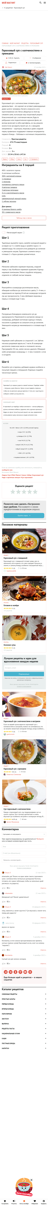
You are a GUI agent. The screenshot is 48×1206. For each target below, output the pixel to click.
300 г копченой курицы (11, 176)
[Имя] (24, 846)
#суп (9, 475)
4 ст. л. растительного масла (13, 193)
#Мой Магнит (16, 475)
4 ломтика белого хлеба (12, 209)
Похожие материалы (26, 14)
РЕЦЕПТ (6, 555)
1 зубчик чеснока (9, 201)
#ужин (23, 475)
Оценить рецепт (11, 14)
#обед (28, 475)
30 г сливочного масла (11, 212)
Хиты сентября (24, 1203)
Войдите (40, 839)
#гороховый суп (37, 475)
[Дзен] (30, 972)
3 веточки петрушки (10, 190)
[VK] (10, 972)
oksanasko (9, 893)
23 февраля (34, 159)
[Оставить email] (24, 667)
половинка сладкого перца (13, 184)
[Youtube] (25, 972)
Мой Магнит (8, 67)
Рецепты (14, 1203)
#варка (4, 475)
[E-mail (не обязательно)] (24, 853)
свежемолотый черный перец (14, 198)
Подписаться (24, 674)
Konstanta (8, 955)
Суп (25, 159)
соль (3, 195)
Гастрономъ (5, 1203)
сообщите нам (7, 470)
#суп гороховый (26, 477)
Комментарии (41, 14)
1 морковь (6, 181)
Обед (12, 159)
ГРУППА (6, 602)
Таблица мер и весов (24, 218)
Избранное (35, 1203)
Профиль (43, 1203)
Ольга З (8, 873)
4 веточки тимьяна (9, 187)
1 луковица (6, 179)
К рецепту (5, 99)
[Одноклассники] (15, 972)
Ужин (19, 159)
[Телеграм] (6, 972)
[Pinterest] (20, 972)
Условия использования (24, 686)
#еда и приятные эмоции (11, 477)
